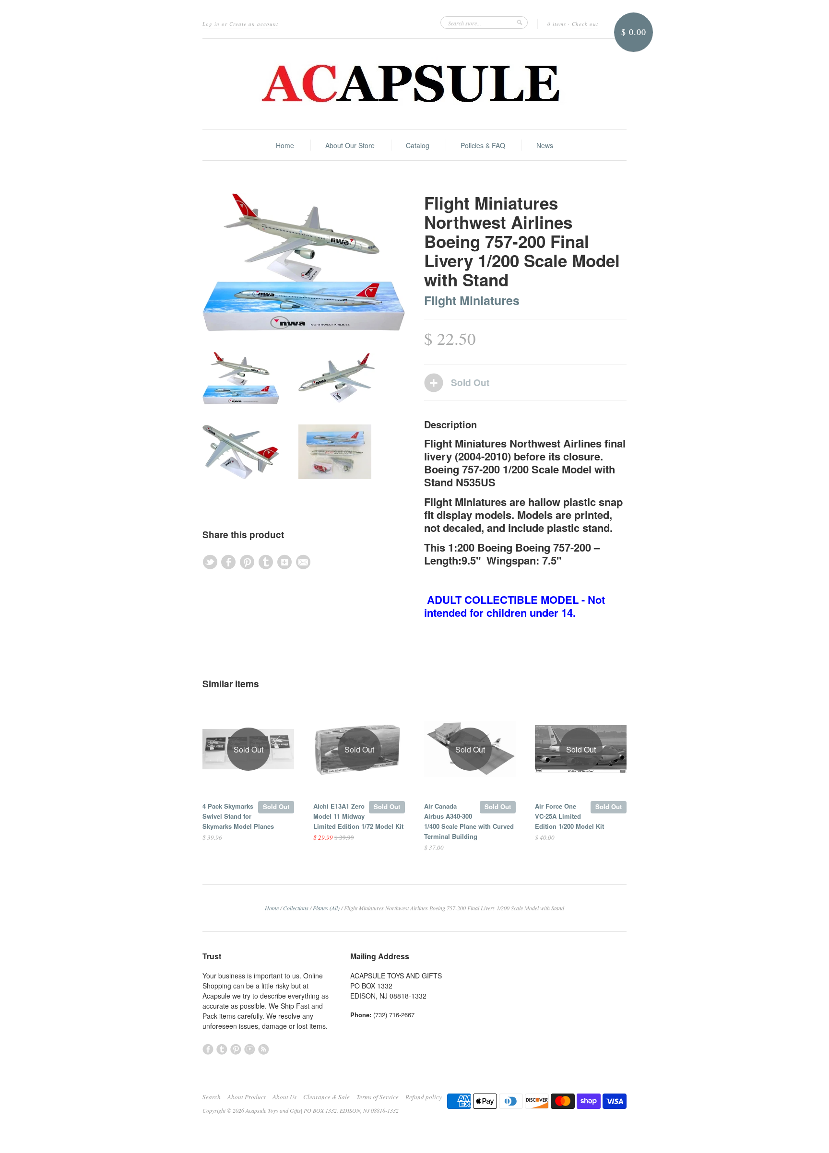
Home (285, 145)
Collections (295, 908)
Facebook (207, 1049)
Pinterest (235, 1049)
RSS (263, 1049)
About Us (284, 1097)
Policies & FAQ (483, 145)
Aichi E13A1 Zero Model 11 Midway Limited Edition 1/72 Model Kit (358, 816)
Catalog (417, 145)
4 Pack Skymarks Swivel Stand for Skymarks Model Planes (238, 816)
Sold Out (276, 806)
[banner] (414, 84)
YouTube (249, 1049)
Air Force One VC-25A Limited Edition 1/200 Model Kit (569, 816)
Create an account (253, 23)
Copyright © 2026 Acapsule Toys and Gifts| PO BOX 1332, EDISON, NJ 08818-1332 (300, 1110)
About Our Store (350, 145)
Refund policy (423, 1097)
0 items (556, 23)
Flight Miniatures (472, 300)
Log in (211, 23)
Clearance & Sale (326, 1097)
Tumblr (221, 1049)
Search (211, 1097)
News (544, 145)
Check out (585, 23)
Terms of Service (377, 1097)
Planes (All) (326, 908)
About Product (246, 1097)
